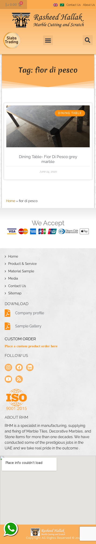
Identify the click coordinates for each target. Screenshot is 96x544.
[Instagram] (8, 367)
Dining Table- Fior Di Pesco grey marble (48, 159)
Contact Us (73, 5)
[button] (88, 40)
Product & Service (22, 264)
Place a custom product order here (31, 346)
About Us (89, 5)
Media (13, 278)
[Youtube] (8, 379)
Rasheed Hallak (10, 529)
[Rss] (19, 379)
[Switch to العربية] (62, 5)
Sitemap (14, 293)
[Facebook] (19, 367)
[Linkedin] (30, 367)
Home (10, 201)
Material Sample (21, 271)
